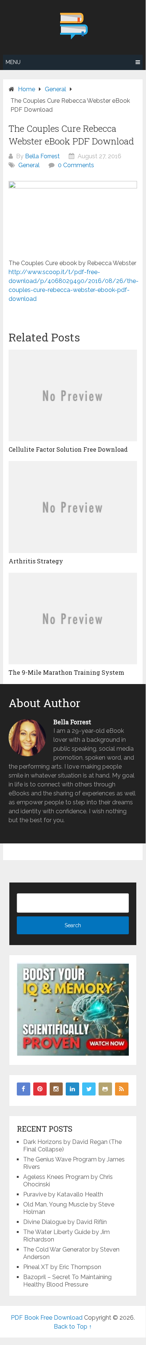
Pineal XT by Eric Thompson (62, 1267)
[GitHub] (105, 1089)
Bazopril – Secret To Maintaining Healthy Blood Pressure (67, 1281)
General (29, 165)
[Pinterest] (40, 1089)
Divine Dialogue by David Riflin (65, 1221)
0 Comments (76, 165)
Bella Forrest (42, 156)
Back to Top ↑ (73, 1326)
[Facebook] (23, 1089)
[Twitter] (89, 1089)
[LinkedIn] (72, 1089)
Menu (13, 62)
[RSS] (121, 1089)
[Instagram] (56, 1089)
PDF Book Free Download (47, 1317)
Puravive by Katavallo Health (63, 1194)
